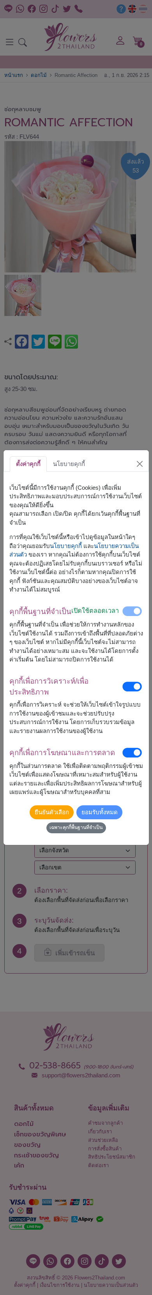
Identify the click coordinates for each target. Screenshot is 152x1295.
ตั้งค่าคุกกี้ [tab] (28, 464)
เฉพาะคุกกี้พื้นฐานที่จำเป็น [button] (76, 827)
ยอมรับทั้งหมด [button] (99, 812)
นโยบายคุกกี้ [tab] (69, 464)
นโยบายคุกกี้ (66, 546)
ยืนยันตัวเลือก (52, 812)
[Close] (139, 463)
